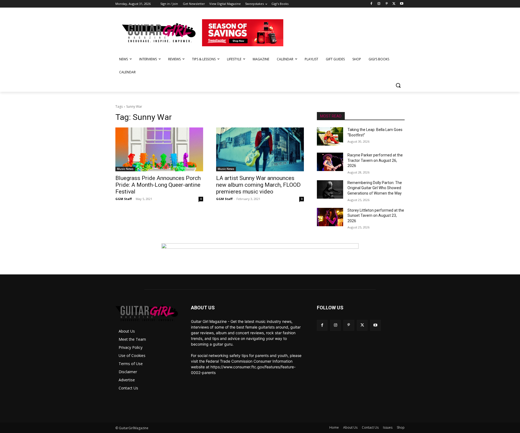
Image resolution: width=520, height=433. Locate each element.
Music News (125, 169)
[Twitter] (394, 4)
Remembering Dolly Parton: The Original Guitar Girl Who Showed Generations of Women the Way (374, 188)
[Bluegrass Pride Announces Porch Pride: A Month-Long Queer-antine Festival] (159, 149)
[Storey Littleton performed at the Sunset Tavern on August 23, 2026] (330, 217)
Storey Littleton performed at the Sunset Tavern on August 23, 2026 (375, 215)
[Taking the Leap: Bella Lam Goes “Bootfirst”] (330, 136)
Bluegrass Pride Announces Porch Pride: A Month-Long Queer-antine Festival (158, 185)
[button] (398, 85)
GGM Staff (123, 199)
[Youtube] (401, 4)
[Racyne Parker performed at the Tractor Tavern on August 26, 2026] (330, 162)
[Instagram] (379, 4)
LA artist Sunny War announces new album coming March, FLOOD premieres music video (258, 185)
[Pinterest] (387, 4)
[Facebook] (371, 4)
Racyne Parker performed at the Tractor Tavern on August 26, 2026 (375, 160)
